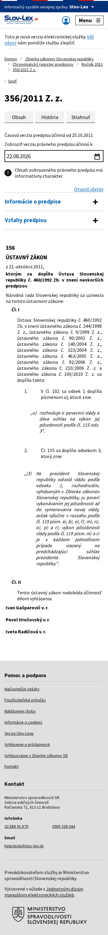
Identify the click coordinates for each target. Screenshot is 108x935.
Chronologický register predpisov (43, 64)
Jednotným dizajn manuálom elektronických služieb (43, 892)
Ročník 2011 (92, 64)
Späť (12, 81)
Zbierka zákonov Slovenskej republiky (59, 59)
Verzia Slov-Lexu (19, 733)
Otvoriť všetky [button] (89, 189)
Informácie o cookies (23, 722)
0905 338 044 (63, 826)
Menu (85, 20)
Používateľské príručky (25, 700)
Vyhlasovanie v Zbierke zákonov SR (36, 755)
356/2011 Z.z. (24, 69)
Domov (10, 59)
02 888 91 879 (16, 826)
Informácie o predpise (33, 201)
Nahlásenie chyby (20, 711)
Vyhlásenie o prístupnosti (27, 744)
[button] (80, 117)
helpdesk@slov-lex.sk (24, 846)
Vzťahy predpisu (25, 220)
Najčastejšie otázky (22, 689)
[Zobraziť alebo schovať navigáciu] (66, 20)
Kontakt (11, 766)
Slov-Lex (78, 7)
